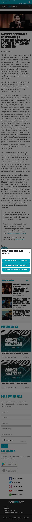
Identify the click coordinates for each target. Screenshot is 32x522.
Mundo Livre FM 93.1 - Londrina (16, 265)
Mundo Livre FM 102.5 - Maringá (16, 269)
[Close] (29, 252)
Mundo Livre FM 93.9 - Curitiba (16, 261)
